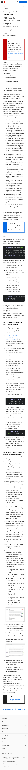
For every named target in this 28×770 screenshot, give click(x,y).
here (9, 57)
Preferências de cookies (8, 761)
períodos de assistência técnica (15, 53)
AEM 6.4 (15, 12)
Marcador (7, 29)
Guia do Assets (9, 14)
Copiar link (13, 29)
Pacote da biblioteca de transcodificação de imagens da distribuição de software (13, 337)
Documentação (7, 12)
